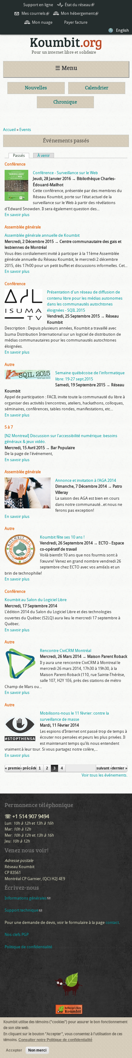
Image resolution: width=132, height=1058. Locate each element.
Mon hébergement (79, 13)
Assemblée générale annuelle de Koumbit (42, 235)
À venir (43, 155)
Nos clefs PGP (17, 934)
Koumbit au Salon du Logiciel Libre (36, 599)
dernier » (119, 768)
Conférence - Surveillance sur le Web (65, 172)
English (122, 30)
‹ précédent (28, 768)
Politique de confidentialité (28, 947)
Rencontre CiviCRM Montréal (65, 650)
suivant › (103, 768)
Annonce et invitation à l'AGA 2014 (85, 480)
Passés (21, 155)
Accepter (14, 1050)
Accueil (9, 129)
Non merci (37, 1050)
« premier (12, 768)
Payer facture (75, 22)
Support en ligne (38, 4)
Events (25, 129)
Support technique (23, 910)
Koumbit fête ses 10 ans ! (62, 537)
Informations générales (27, 898)
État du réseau (79, 4)
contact (112, 922)
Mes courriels (35, 13)
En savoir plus (17, 214)
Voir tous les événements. (104, 775)
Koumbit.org (66, 44)
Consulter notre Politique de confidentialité (55, 1040)
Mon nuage (42, 22)
